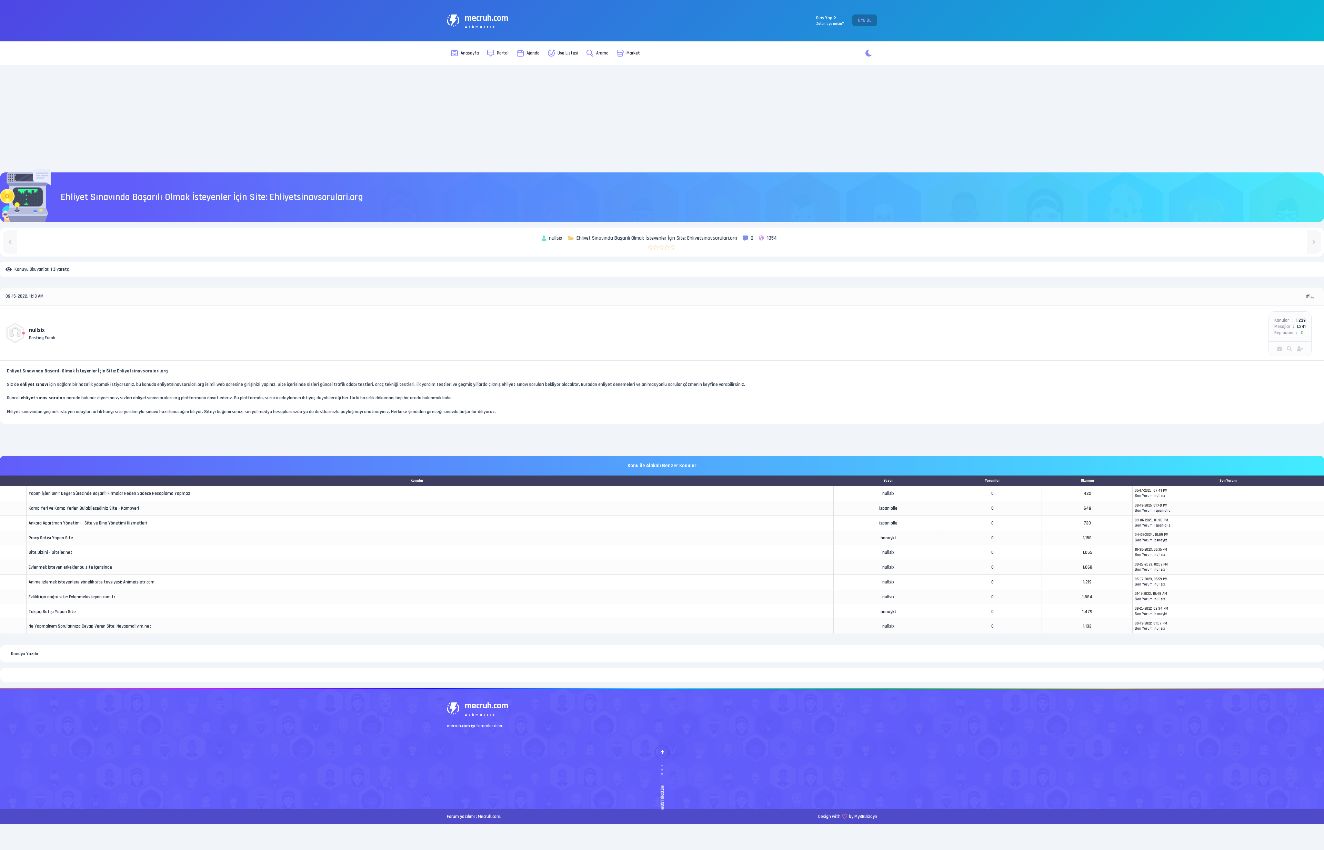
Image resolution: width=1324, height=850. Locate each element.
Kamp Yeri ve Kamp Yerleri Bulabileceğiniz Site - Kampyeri (84, 508)
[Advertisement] (662, 118)
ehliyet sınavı (34, 384)
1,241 (1301, 326)
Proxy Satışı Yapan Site (51, 538)
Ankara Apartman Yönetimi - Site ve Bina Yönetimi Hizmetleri (88, 523)
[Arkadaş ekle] (1300, 348)
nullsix (36, 330)
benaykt (888, 538)
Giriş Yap (830, 20)
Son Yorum (1144, 495)
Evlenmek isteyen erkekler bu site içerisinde (70, 567)
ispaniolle (888, 508)
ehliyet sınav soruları (43, 398)
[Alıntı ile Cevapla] (1313, 298)
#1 (1308, 296)
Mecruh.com (489, 816)
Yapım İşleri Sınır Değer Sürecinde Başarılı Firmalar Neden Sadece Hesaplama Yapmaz (109, 493)
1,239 (1301, 320)
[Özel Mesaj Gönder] (1279, 348)
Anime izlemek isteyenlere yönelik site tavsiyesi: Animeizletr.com (91, 582)
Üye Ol (865, 20)
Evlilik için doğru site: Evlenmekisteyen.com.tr (72, 597)
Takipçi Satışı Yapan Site (52, 611)
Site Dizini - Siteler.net (50, 552)
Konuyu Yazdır (24, 654)
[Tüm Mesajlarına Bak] (1289, 348)
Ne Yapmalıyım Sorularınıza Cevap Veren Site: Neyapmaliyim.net (90, 626)
